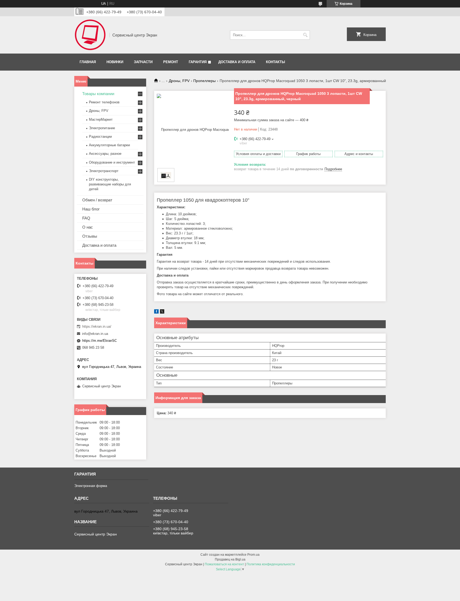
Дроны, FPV (179, 81)
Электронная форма (90, 486)
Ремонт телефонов (104, 102)
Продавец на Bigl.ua (230, 559)
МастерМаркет (101, 119)
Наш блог (91, 209)
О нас (87, 227)
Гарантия (198, 62)
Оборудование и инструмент (112, 162)
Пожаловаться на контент (224, 564)
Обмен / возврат (97, 200)
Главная (88, 62)
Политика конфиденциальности (271, 564)
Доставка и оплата (236, 62)
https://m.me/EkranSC (99, 341)
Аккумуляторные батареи (109, 145)
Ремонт (170, 62)
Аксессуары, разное (105, 154)
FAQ (86, 218)
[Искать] (305, 35)
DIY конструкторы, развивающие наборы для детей (110, 184)
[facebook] (156, 312)
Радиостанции (100, 137)
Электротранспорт (103, 171)
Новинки (114, 62)
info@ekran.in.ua (95, 334)
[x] (162, 312)
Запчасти (143, 62)
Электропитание (102, 128)
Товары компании (98, 93)
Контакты (275, 62)
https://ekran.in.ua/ (96, 326)
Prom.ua (253, 555)
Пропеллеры (204, 81)
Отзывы (89, 236)
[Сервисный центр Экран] (90, 35)
